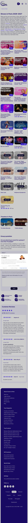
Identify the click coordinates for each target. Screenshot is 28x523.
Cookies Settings (13, 268)
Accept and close (23, 268)
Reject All (5, 268)
